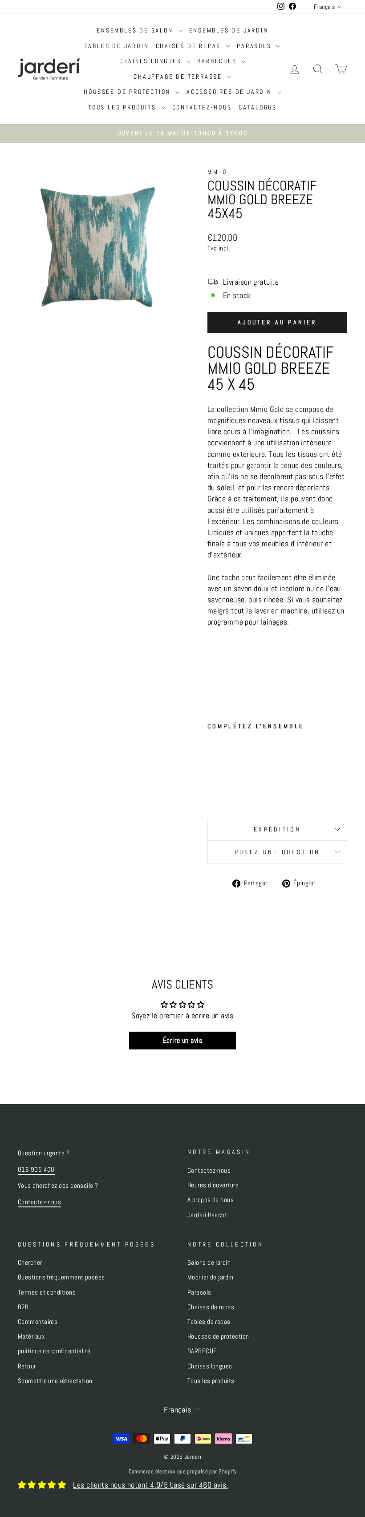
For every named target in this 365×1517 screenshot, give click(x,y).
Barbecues (218, 61)
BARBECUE (202, 1351)
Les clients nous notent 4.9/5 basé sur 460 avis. (150, 1485)
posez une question (277, 852)
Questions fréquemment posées (61, 1277)
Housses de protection (128, 92)
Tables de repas (209, 1321)
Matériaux (31, 1336)
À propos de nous (210, 1199)
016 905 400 (36, 1169)
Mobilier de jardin (210, 1277)
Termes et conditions (47, 1292)
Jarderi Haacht (207, 1214)
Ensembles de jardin (228, 30)
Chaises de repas (190, 46)
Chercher (30, 1262)
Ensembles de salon (136, 30)
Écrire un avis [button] (182, 1040)
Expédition (277, 829)
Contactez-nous (202, 107)
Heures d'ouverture (213, 1185)
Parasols (255, 46)
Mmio (217, 172)
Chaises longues (151, 61)
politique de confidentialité (54, 1351)
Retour (27, 1366)
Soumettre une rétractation (55, 1380)
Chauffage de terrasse (179, 77)
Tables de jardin (117, 46)
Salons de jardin (209, 1262)
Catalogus (258, 107)
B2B (23, 1307)
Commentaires (37, 1321)
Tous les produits (123, 107)
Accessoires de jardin (231, 92)
